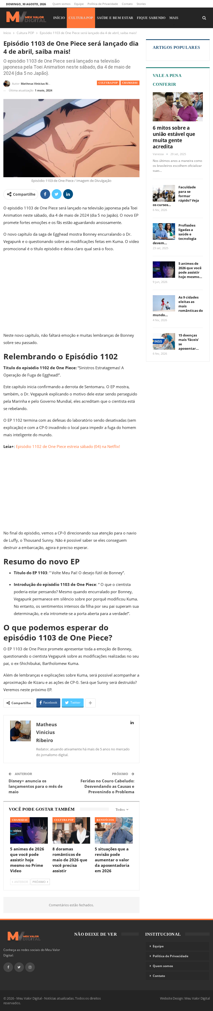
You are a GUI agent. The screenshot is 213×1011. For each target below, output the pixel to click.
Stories (141, 4)
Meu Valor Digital (197, 998)
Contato (127, 4)
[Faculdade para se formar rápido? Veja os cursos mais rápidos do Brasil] (164, 193)
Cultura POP (81, 18)
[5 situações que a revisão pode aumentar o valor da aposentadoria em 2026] (113, 830)
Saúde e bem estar (115, 18)
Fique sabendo (151, 18)
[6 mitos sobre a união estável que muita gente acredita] (178, 106)
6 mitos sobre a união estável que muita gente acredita (174, 137)
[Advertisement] (71, 293)
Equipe (79, 4)
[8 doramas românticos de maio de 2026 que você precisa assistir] (71, 830)
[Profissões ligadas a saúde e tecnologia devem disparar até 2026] (164, 231)
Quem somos (61, 4)
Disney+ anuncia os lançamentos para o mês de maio (36, 786)
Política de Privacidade (103, 4)
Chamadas (130, 82)
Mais (173, 18)
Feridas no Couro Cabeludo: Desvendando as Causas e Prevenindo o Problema (107, 786)
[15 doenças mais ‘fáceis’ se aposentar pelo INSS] (164, 341)
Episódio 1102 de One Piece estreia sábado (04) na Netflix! (68, 446)
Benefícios (105, 819)
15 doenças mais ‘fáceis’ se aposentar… (188, 342)
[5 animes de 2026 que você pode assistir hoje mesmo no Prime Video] (29, 830)
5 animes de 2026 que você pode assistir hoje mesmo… (190, 270)
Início (59, 18)
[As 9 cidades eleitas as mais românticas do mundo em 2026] (164, 303)
